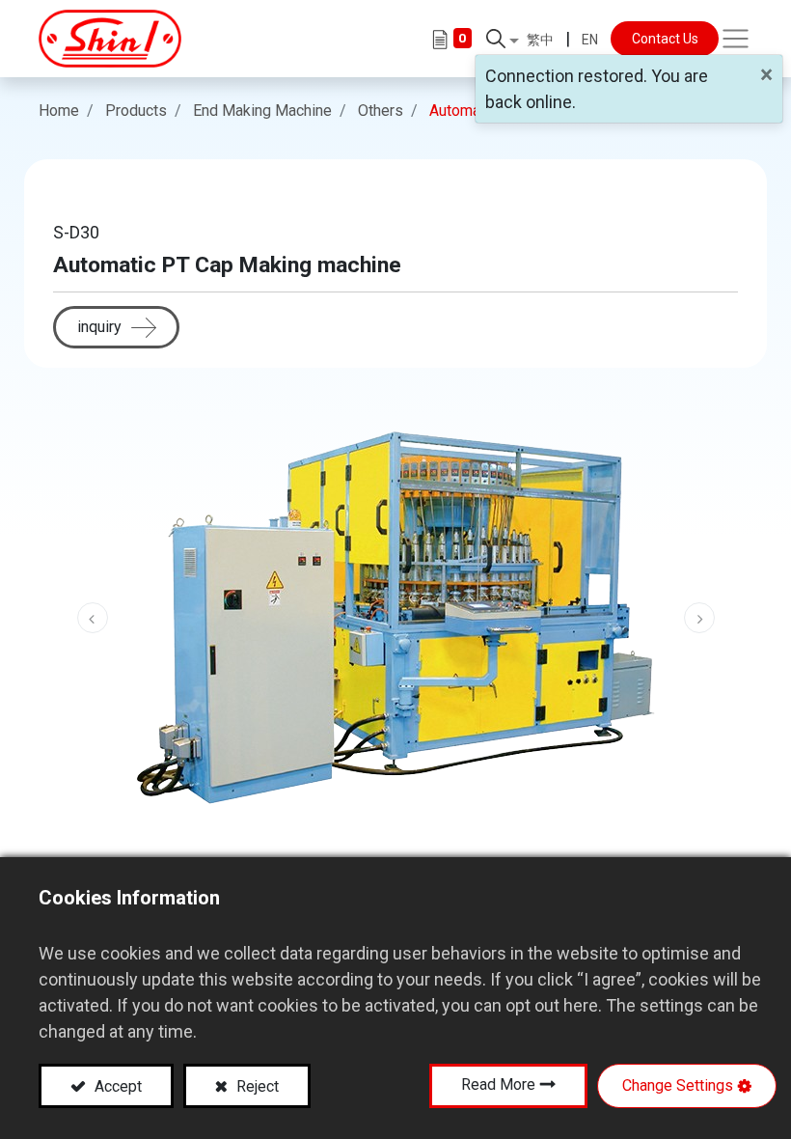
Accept (116, 1086)
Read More (498, 1084)
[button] (502, 38)
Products (136, 110)
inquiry (99, 327)
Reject (255, 1086)
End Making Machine (262, 110)
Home (59, 110)
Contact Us (665, 38)
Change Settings (677, 1085)
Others (380, 110)
